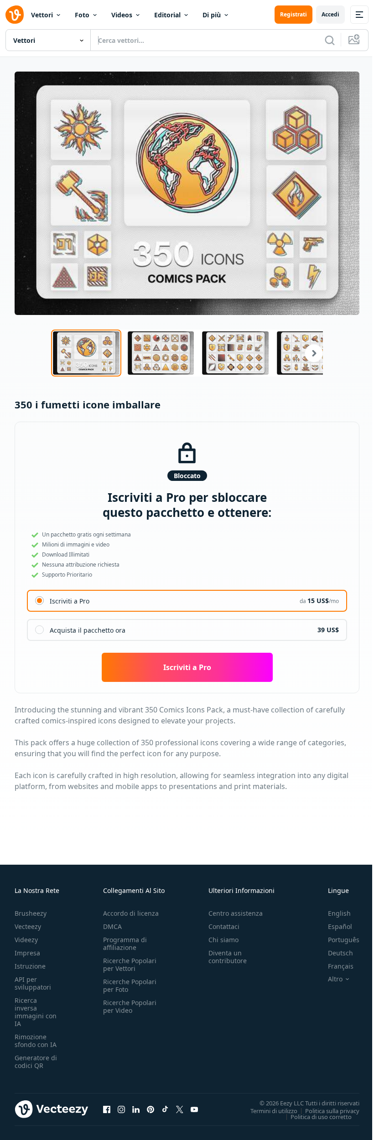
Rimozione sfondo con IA (36, 1040)
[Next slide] (308, 353)
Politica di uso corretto (321, 1116)
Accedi (330, 14)
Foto (82, 14)
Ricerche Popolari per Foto (129, 985)
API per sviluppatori (33, 983)
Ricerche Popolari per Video (129, 1006)
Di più (212, 14)
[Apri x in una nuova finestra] (179, 1109)
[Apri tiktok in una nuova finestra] (165, 1109)
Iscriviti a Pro (69, 601)
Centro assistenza (235, 913)
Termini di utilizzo (273, 1110)
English (339, 913)
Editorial (167, 14)
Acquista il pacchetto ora (87, 630)
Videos (121, 14)
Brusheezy (31, 913)
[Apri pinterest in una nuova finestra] (150, 1109)
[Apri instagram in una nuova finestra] (121, 1109)
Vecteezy (28, 926)
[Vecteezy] (14, 14)
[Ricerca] (329, 40)
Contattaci (223, 926)
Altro (335, 979)
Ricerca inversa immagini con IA (36, 1012)
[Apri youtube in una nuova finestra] (194, 1109)
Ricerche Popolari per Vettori (129, 964)
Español (340, 926)
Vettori (42, 14)
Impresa (27, 953)
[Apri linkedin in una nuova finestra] (136, 1109)
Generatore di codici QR (36, 1061)
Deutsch (340, 953)
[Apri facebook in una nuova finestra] (106, 1109)
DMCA (112, 926)
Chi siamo (223, 939)
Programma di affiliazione (125, 943)
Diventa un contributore (227, 957)
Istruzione (30, 966)
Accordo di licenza (131, 913)
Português (343, 939)
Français (340, 966)
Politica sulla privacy (332, 1110)
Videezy (26, 939)
